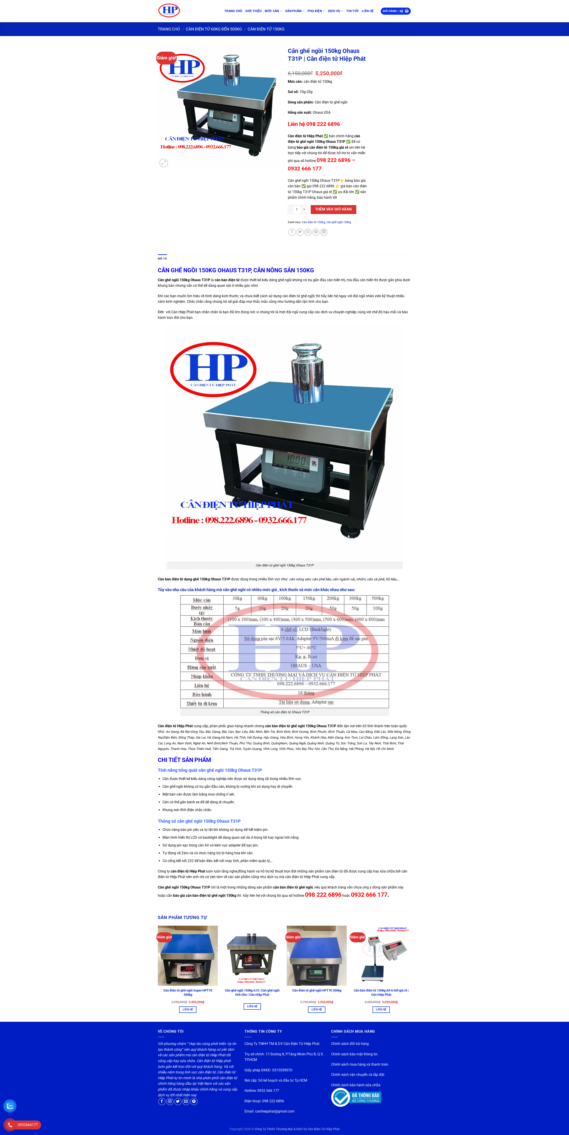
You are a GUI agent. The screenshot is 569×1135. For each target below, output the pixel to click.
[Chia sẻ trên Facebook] (292, 232)
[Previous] (158, 973)
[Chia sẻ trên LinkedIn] (324, 232)
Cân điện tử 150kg (266, 29)
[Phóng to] (163, 163)
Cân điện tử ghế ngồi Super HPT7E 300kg (187, 993)
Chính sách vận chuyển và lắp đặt (357, 1074)
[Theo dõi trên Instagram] (170, 1101)
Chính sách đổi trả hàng (350, 1044)
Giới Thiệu (253, 11)
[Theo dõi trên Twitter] (178, 1101)
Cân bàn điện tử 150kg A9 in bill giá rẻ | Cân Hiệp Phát (381, 993)
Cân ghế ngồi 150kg (338, 222)
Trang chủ (233, 11)
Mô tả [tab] (162, 258)
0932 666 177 (268, 1091)
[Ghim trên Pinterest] (316, 232)
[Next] (411, 973)
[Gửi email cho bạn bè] (308, 232)
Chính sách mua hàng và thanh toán (359, 1064)
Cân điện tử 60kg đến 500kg (214, 29)
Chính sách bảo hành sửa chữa (355, 1085)
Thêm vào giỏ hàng (333, 209)
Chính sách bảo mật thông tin (354, 1054)
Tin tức (352, 11)
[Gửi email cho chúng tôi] (186, 1101)
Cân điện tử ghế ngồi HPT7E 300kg (316, 990)
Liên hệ (252, 1006)
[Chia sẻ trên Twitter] (300, 232)
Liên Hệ (368, 11)
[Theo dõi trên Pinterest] (194, 1101)
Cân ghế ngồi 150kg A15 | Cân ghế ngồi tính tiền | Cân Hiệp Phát (252, 993)
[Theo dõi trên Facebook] (162, 1101)
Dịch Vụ (334, 11)
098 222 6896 (273, 1101)
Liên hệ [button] (188, 1009)
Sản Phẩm (293, 11)
